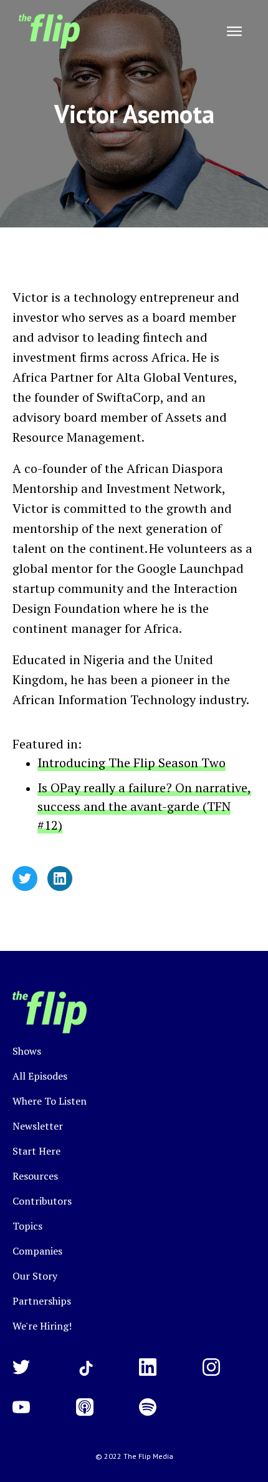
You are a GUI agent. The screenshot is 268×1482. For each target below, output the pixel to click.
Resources (35, 1176)
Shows (26, 1051)
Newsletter (37, 1126)
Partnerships (41, 1301)
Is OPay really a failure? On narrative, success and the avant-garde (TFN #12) (144, 806)
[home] (46, 31)
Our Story (34, 1276)
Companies (37, 1251)
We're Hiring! (42, 1326)
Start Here (36, 1151)
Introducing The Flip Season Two (131, 762)
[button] (234, 31)
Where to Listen (49, 1101)
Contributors (42, 1201)
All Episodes (39, 1076)
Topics (27, 1226)
